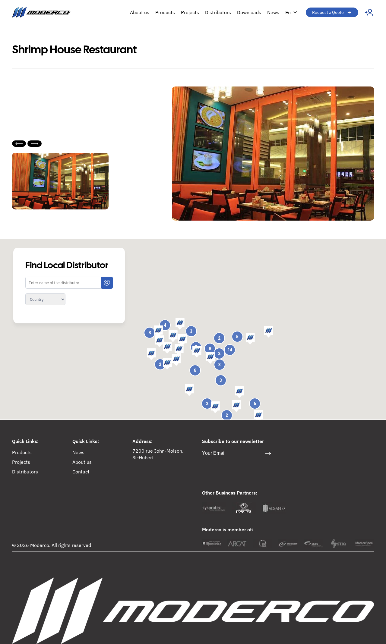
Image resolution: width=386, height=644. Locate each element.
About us (139, 12)
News (273, 12)
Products (165, 12)
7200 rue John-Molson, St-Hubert (157, 454)
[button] (250, 339)
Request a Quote (328, 12)
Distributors (218, 12)
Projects (190, 12)
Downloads (249, 12)
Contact (81, 472)
